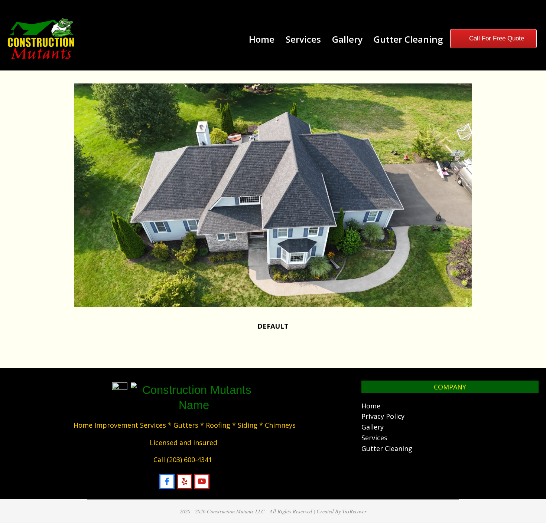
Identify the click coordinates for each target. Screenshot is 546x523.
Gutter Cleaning (386, 448)
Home (370, 405)
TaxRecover (354, 511)
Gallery (372, 426)
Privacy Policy (382, 416)
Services (374, 437)
